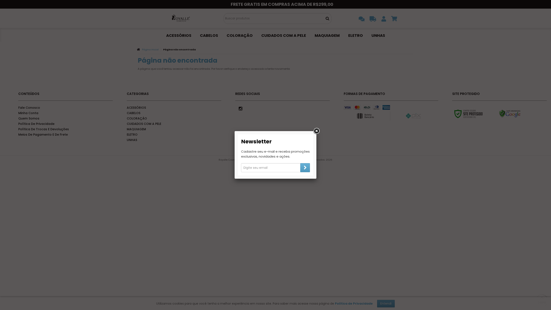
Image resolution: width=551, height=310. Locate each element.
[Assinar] (305, 167)
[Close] (316, 131)
